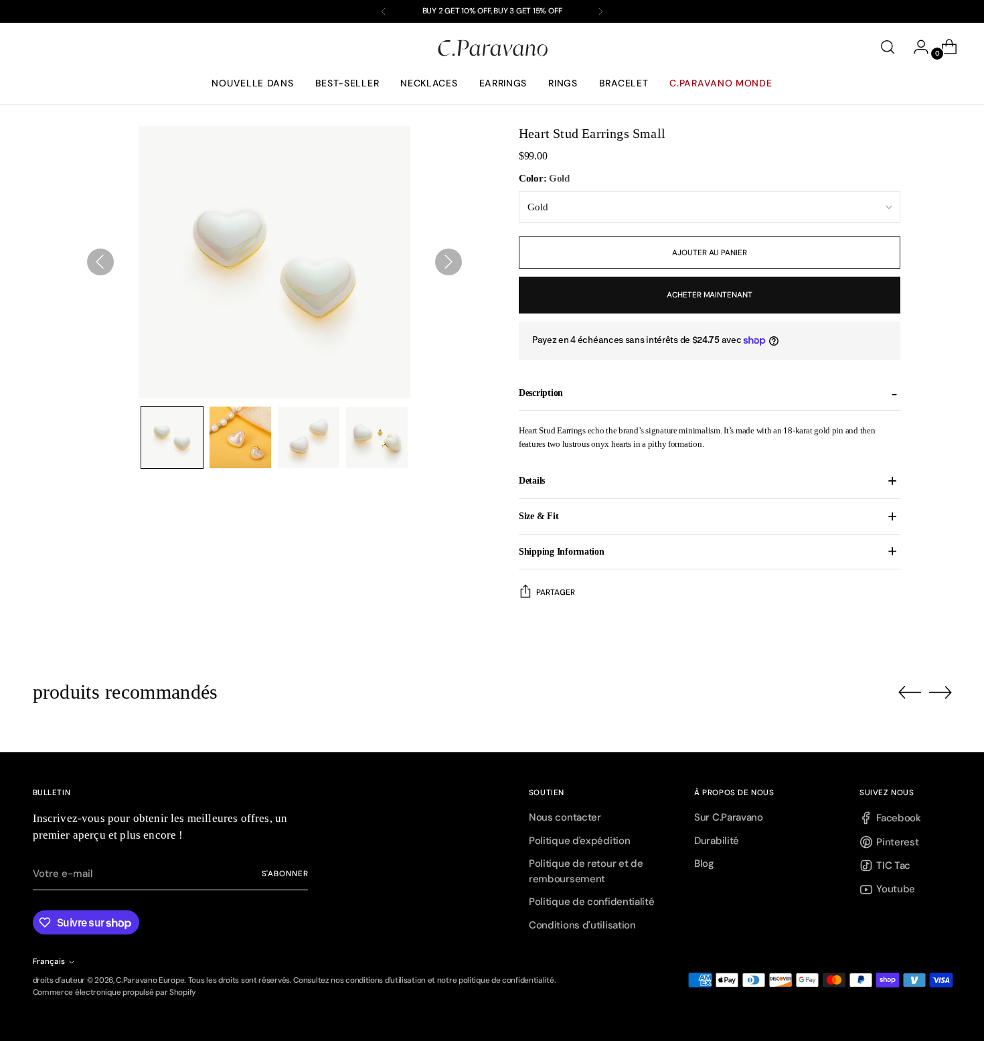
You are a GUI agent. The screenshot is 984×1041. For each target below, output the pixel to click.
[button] (172, 437)
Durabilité (716, 840)
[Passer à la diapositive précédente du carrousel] (909, 692)
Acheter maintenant (709, 294)
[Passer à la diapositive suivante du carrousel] (940, 692)
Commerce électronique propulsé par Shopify (114, 992)
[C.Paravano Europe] (492, 47)
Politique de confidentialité (592, 901)
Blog (704, 863)
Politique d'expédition (579, 840)
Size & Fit (538, 515)
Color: (544, 178)
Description (541, 392)
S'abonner (285, 873)
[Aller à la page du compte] (915, 46)
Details (532, 480)
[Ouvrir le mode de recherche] (887, 46)
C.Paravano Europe (150, 980)
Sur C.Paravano (728, 817)
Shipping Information (561, 551)
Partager (555, 592)
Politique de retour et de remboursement (586, 871)
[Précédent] (383, 11)
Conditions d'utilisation (582, 925)
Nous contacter (565, 817)
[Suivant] (600, 11)
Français (49, 961)
